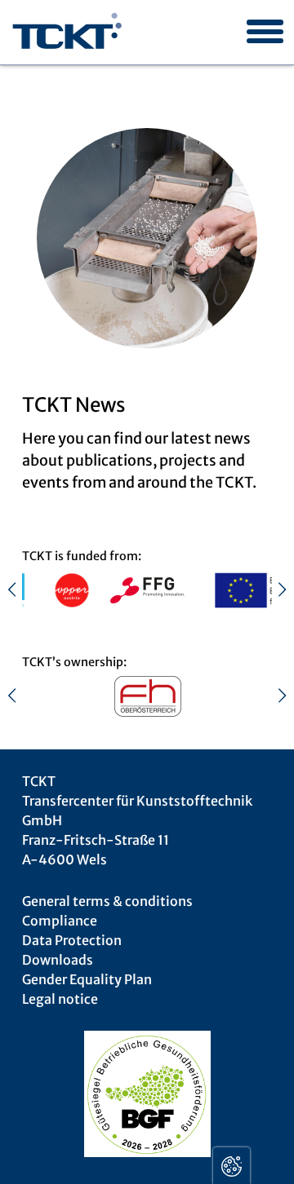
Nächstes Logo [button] (273, 589)
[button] (258, 18)
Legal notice (60, 999)
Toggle (231, 1165)
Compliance (59, 920)
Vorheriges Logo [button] (20, 589)
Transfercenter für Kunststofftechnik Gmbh (67, 33)
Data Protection (72, 940)
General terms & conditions (107, 901)
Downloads (57, 960)
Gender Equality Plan (87, 979)
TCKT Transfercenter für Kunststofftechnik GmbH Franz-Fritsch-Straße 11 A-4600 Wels (137, 820)
